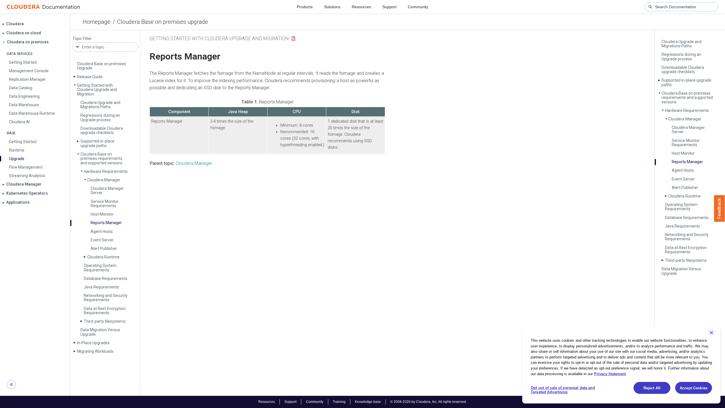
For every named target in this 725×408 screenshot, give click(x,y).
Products (305, 7)
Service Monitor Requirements (105, 203)
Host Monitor (102, 214)
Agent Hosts (102, 231)
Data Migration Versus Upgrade (100, 332)
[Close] (711, 332)
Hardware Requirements (106, 171)
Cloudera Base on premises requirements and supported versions (101, 158)
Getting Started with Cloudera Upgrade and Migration (97, 89)
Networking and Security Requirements (105, 297)
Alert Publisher (104, 248)
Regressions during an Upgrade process (100, 117)
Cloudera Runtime (103, 257)
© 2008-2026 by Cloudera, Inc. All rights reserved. (428, 402)
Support (389, 7)
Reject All (651, 388)
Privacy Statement (610, 373)
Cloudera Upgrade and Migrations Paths (100, 104)
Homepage (96, 21)
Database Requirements (105, 278)
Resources (361, 7)
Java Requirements (101, 287)
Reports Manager (106, 222)
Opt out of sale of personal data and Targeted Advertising (563, 390)
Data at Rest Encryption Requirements (105, 310)
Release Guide (90, 77)
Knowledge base (368, 402)
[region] (621, 364)
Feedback (719, 208)
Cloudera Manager (103, 180)
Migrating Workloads (95, 351)
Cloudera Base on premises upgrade (162, 21)
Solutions (332, 7)
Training (339, 402)
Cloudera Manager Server (107, 190)
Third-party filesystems (104, 321)
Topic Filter (82, 39)
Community (418, 7)
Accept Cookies (693, 388)
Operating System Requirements (100, 267)
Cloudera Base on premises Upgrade (101, 65)
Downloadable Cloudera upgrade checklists (101, 130)
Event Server (102, 240)
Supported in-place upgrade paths (97, 143)
